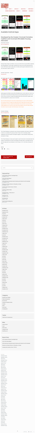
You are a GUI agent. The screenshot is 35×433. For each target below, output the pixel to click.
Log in (3, 326)
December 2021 (5, 236)
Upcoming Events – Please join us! (8, 192)
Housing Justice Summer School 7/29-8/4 (9, 186)
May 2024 (4, 213)
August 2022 (4, 233)
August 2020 (4, 254)
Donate (18, 10)
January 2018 (4, 282)
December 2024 (5, 210)
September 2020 (5, 253)
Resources (31, 10)
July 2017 (4, 284)
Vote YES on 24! (5, 195)
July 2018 (4, 279)
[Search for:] (34, 1)
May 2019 (4, 272)
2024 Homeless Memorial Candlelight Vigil (9, 175)
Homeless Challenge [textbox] (5, 112)
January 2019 (4, 274)
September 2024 (5, 212)
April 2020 (4, 259)
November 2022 (5, 230)
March (3, 305)
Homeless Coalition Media (7, 189)
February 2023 (4, 225)
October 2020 (4, 251)
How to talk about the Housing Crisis (8, 157)
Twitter (4, 315)
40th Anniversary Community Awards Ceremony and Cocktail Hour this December (16, 181)
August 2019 (4, 269)
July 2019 (4, 270)
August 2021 (4, 243)
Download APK (3, 74)
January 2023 (4, 226)
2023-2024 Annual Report (6, 178)
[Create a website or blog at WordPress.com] (17, 431)
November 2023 (5, 215)
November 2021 (5, 238)
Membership (24, 10)
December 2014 (5, 288)
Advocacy (16, 8)
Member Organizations (10, 10)
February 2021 (4, 246)
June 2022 (4, 235)
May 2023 (4, 220)
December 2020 (5, 249)
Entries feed (4, 327)
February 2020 (4, 262)
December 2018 (5, 275)
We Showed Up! (5, 198)
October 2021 (4, 239)
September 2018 (5, 277)
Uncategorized (4, 308)
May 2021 (4, 244)
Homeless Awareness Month (7, 302)
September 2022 (5, 231)
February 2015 (4, 287)
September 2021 (5, 241)
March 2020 (4, 261)
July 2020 (4, 256)
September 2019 (5, 267)
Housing (3, 303)
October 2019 (4, 266)
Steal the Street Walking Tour (7, 201)
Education (23, 8)
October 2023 (4, 217)
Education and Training (6, 297)
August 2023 (4, 218)
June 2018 (4, 280)
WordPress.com (5, 330)
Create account (5, 324)
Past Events (4, 307)
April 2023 (4, 221)
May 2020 (4, 257)
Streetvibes (30, 8)
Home (6, 8)
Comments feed (5, 329)
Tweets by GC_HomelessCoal (7, 317)
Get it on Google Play (5, 44)
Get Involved (4, 300)
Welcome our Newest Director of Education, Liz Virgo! (11, 184)
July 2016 (4, 285)
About (10, 8)
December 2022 (5, 228)
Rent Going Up (29, 156)
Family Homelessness (6, 299)
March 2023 (4, 223)
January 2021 (4, 248)
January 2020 (4, 264)
